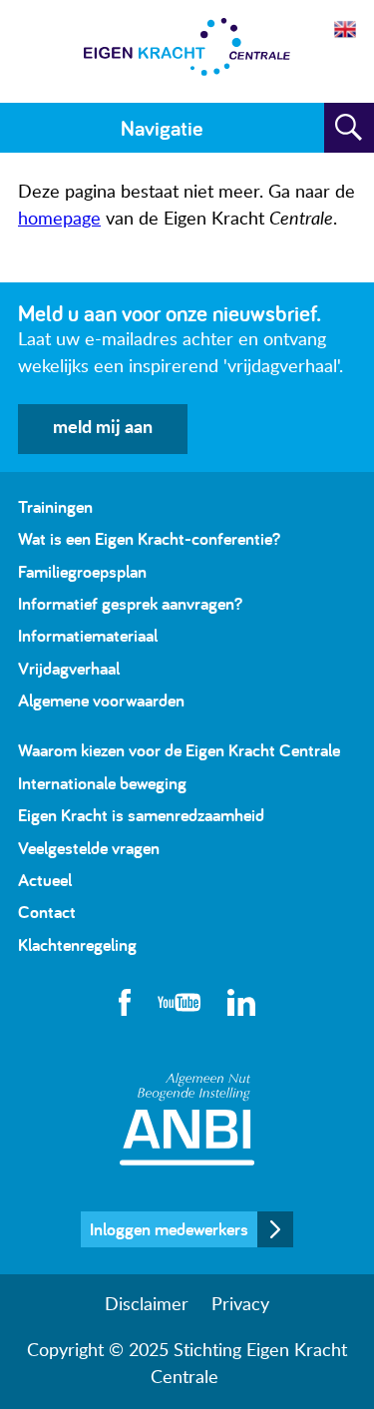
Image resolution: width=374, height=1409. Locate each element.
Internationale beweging (102, 782)
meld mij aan (103, 428)
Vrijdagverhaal (69, 668)
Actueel (45, 879)
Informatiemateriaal (88, 635)
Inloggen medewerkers (169, 1228)
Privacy (240, 1305)
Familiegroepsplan (82, 571)
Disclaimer (146, 1305)
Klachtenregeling (77, 944)
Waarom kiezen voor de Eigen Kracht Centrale (179, 749)
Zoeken (349, 128)
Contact (47, 911)
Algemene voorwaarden (101, 700)
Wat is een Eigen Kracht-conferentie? (149, 538)
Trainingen (55, 506)
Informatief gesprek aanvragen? (130, 603)
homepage (59, 220)
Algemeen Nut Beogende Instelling (187, 1119)
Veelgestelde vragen (89, 847)
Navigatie (161, 128)
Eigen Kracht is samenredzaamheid (141, 814)
